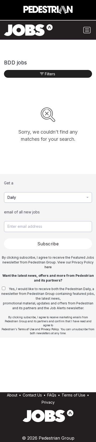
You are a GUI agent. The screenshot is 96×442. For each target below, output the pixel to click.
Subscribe (48, 243)
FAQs (51, 395)
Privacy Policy (50, 329)
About (12, 395)
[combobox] (48, 197)
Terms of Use (26, 329)
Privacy (48, 402)
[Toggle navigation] (87, 30)
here (48, 267)
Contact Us (32, 395)
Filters (50, 74)
